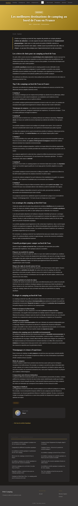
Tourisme (70, 2)
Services (64, 2)
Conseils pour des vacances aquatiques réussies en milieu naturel (53, 461)
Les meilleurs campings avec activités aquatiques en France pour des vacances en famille (53, 456)
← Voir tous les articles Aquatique (22, 423)
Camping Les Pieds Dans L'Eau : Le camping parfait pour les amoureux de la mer (24, 477)
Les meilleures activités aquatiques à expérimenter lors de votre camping (24, 451)
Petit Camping (7, 492)
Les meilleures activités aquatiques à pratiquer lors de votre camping (53, 466)
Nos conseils (50, 2)
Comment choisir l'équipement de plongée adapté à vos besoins (53, 443)
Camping (14, 2)
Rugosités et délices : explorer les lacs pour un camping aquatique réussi (23, 472)
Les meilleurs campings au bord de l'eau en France (53, 452)
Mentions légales (63, 493)
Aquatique (8, 2)
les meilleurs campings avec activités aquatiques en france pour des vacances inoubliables (24, 461)
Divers (28, 2)
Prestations (57, 2)
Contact (61, 496)
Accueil (14, 34)
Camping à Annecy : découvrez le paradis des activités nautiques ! (52, 448)
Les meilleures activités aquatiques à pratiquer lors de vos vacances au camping (24, 443)
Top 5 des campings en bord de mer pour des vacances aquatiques (52, 472)
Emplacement (35, 2)
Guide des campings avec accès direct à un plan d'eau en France (23, 466)
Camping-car (22, 2)
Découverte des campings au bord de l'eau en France (23, 456)
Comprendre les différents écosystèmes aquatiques (24, 447)
